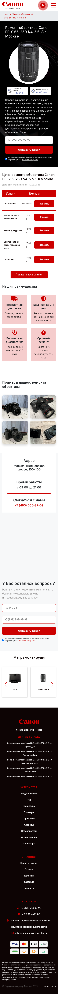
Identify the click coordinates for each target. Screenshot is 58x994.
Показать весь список (29, 274)
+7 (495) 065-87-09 (29, 505)
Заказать (44, 203)
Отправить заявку (29, 149)
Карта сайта (49, 986)
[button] (6, 684)
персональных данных (30, 160)
